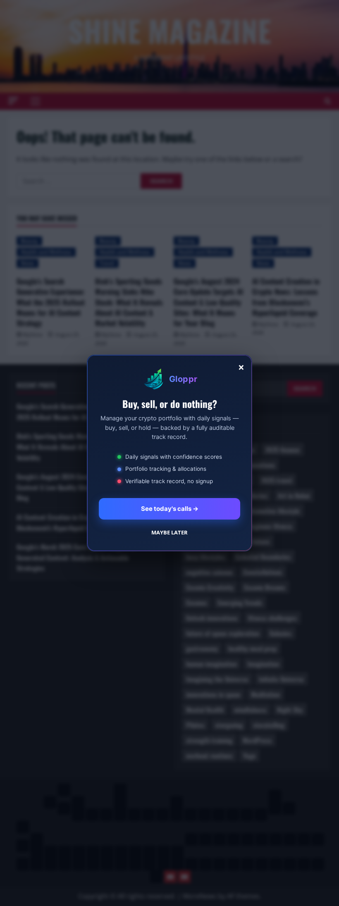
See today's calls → (169, 509)
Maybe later (169, 532)
